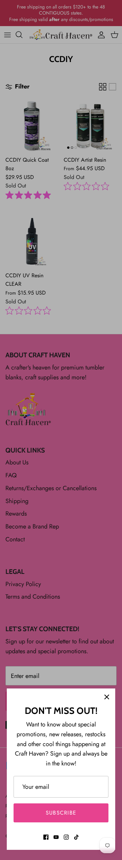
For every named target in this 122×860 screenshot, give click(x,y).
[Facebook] (45, 837)
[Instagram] (66, 837)
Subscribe (61, 813)
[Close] (106, 696)
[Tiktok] (76, 837)
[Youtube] (56, 837)
